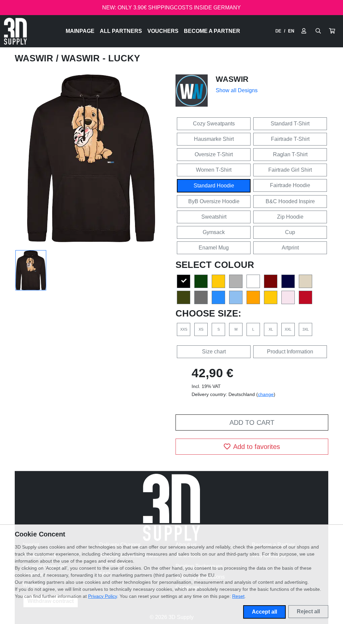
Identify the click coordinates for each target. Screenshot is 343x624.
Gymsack (214, 232)
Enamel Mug (214, 247)
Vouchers (163, 31)
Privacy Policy (102, 596)
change (266, 394)
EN (291, 31)
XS (201, 329)
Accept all (264, 612)
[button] (332, 31)
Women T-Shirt (213, 170)
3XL (305, 329)
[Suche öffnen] (318, 31)
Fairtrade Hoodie (290, 185)
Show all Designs (237, 90)
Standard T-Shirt (290, 123)
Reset (238, 596)
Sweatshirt (213, 217)
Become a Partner (212, 31)
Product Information (290, 351)
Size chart (214, 351)
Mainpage (80, 31)
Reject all (308, 611)
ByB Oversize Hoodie (213, 201)
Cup (290, 232)
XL (271, 329)
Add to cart (251, 422)
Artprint (290, 247)
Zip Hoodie (290, 217)
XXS (183, 329)
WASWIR (35, 58)
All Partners (121, 31)
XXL (288, 329)
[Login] (303, 31)
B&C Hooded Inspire (290, 201)
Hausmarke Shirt (214, 139)
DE (278, 31)
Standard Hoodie (214, 185)
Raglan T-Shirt (290, 154)
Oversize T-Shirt (214, 154)
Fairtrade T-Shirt (290, 139)
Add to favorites (256, 446)
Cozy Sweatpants (214, 123)
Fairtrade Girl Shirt (290, 170)
